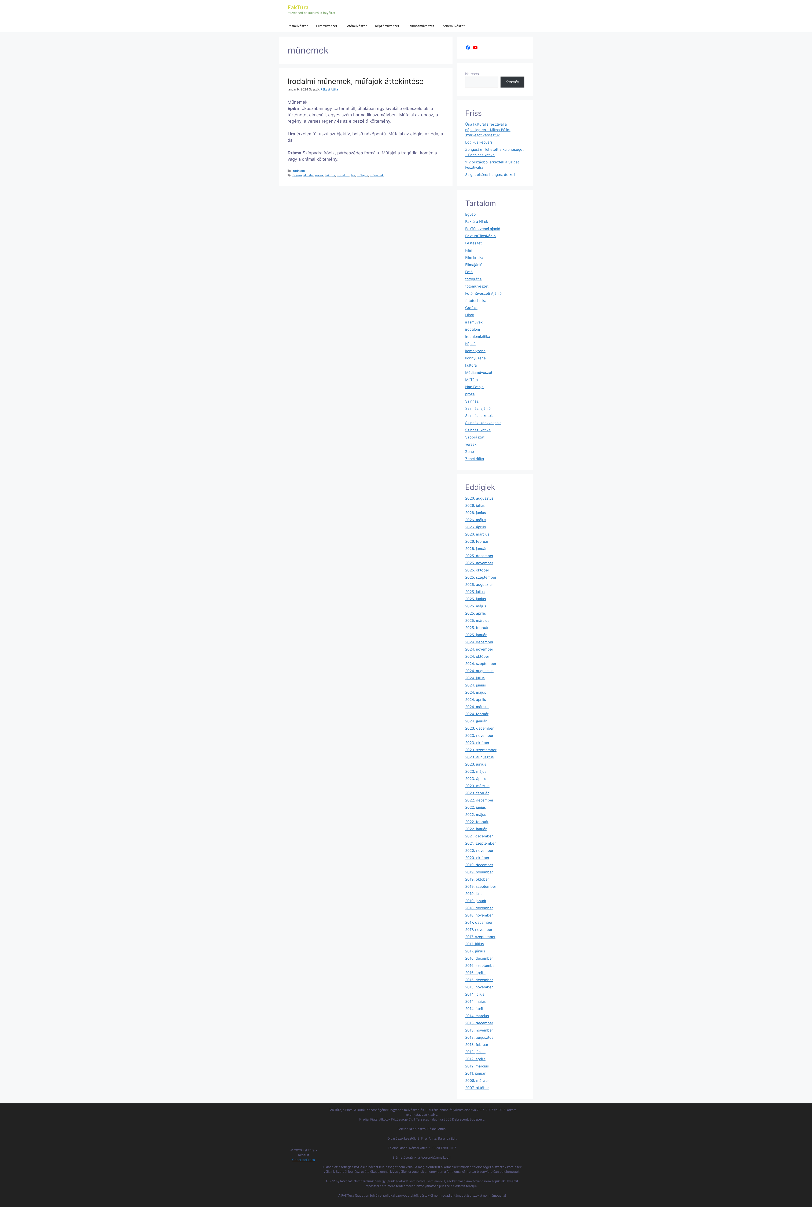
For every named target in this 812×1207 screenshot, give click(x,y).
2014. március (477, 1016)
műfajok (362, 175)
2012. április (475, 1059)
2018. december (479, 908)
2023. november (479, 735)
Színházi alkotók (479, 416)
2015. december (479, 980)
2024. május (475, 692)
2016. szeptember (480, 965)
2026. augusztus (479, 498)
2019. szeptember (480, 886)
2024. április (475, 699)
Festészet (473, 243)
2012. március (477, 1066)
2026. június (475, 513)
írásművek (474, 322)
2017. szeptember (480, 937)
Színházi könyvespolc (483, 423)
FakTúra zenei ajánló (482, 229)
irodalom (298, 171)
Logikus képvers (479, 142)
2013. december (479, 1023)
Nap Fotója (474, 387)
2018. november (479, 915)
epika (319, 175)
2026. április (475, 527)
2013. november (479, 1030)
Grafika (471, 308)
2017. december (478, 922)
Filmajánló (473, 265)
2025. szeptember (480, 577)
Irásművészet (298, 26)
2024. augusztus (479, 671)
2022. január (476, 829)
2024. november (479, 649)
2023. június (475, 764)
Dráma (297, 175)
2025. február (476, 628)
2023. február (477, 793)
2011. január (475, 1073)
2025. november (479, 563)
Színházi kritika (478, 430)
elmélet (308, 175)
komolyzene (475, 351)
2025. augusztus (479, 584)
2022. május (475, 814)
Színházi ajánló (478, 408)
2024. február (476, 714)
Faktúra (330, 175)
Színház (472, 401)
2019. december (479, 865)
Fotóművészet (356, 26)
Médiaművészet (478, 372)
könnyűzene (475, 358)
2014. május (475, 1001)
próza (470, 394)
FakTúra (298, 7)
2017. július (474, 944)
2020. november (479, 850)
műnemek (377, 175)
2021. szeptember (480, 843)
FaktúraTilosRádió (480, 236)
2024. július (475, 678)
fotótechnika (475, 301)
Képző (470, 344)
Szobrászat (474, 437)
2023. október (477, 743)
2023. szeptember (481, 750)
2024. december (479, 642)
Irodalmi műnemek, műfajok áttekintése (356, 81)
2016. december (479, 958)
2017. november (478, 930)
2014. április (475, 1009)
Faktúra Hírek (476, 221)
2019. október (477, 879)
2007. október (477, 1088)
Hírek (469, 315)
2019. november (479, 872)
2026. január (476, 549)
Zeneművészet (453, 26)
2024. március (477, 707)
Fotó (469, 272)
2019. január (475, 901)
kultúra (471, 365)
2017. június (475, 951)
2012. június (475, 1052)
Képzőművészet (387, 26)
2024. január (476, 721)
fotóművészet (476, 286)
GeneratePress (303, 1160)
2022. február (476, 822)
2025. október (477, 570)
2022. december (479, 800)
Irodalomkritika (477, 336)
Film (468, 250)
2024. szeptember (480, 664)
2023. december (479, 728)
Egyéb (470, 214)
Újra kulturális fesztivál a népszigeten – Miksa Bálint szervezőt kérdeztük (487, 129)
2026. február (476, 541)
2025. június (475, 599)
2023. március (477, 786)
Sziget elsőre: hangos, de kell (490, 175)
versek (470, 444)
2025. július (475, 592)
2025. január (476, 635)
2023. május (475, 771)
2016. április (475, 973)
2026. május (475, 520)
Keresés (472, 74)
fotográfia (473, 279)
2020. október (477, 858)
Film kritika (474, 257)
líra (353, 175)
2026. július (475, 505)
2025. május (475, 606)
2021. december (479, 836)
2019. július (474, 894)
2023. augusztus (479, 757)
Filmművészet (326, 26)
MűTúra (471, 380)
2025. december (479, 556)
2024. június (475, 685)
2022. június (475, 807)
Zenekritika (474, 459)
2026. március (477, 534)
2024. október (477, 656)
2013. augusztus (479, 1037)
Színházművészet (420, 26)
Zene (469, 451)
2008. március (477, 1080)
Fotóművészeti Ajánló (483, 293)
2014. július (474, 994)
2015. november (479, 987)
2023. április (475, 779)
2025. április (475, 613)
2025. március (477, 620)
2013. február (476, 1045)
